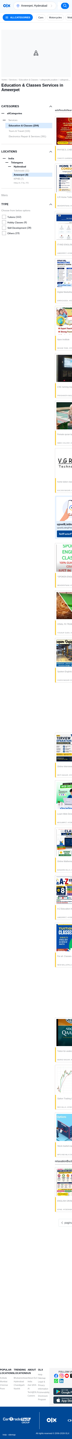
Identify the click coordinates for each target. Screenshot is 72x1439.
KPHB (19, 178)
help (5, 1435)
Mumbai (3, 1381)
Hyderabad (19, 1381)
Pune (2, 1388)
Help (40, 1374)
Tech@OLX (33, 1392)
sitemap (12, 1435)
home (4, 80)
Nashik (17, 1388)
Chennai (4, 1385)
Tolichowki (21, 170)
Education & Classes (28, 80)
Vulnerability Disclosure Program (43, 1396)
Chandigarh (19, 1385)
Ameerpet (21, 174)
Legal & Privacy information (43, 1385)
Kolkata (3, 1378)
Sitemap (42, 1378)
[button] (51, 5)
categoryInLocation (49, 80)
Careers (31, 1396)
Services (13, 80)
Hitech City (21, 183)
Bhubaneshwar (21, 1378)
